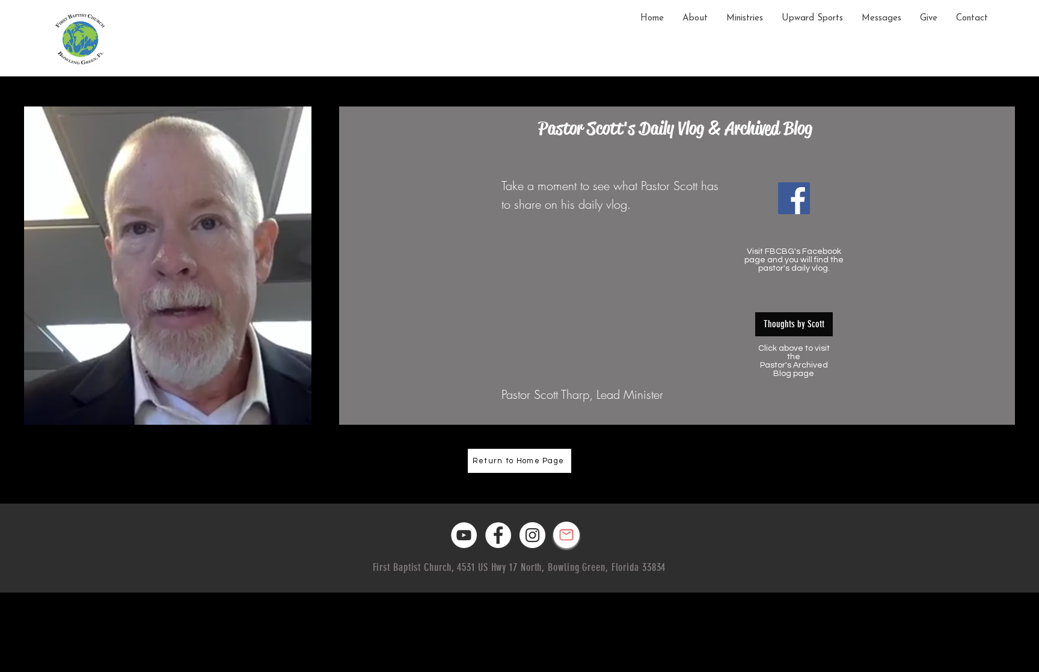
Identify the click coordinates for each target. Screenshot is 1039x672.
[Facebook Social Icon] (794, 198)
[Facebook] (498, 535)
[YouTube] (464, 535)
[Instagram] (532, 535)
